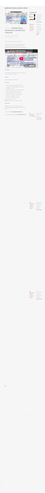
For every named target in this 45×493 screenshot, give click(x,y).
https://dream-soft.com (21, 114)
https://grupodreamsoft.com (17, 111)
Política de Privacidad (17, 394)
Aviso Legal (17, 390)
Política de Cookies (17, 397)
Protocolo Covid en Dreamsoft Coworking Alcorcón (38, 28)
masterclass (15, 35)
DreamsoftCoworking (9, 37)
